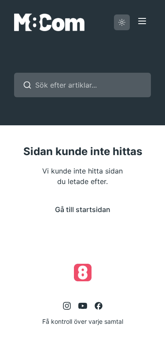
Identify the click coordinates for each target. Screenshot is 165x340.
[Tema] (122, 22)
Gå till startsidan (82, 209)
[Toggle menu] (142, 21)
